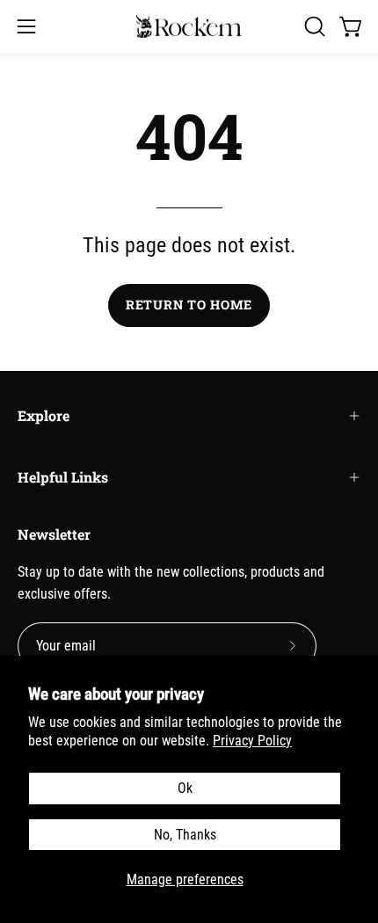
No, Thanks (185, 834)
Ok (185, 788)
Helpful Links (63, 477)
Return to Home (189, 304)
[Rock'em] (189, 27)
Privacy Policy (252, 740)
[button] (313, 26)
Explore (43, 415)
